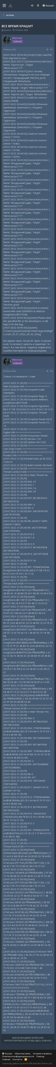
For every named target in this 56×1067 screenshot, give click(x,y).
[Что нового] (38, 5)
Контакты (17, 1059)
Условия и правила (42, 1053)
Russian (49, 5)
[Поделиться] (47, 49)
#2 (51, 371)
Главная (6, 1059)
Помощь (40, 1056)
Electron (7, 30)
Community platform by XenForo (27, 1063)
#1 (51, 49)
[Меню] (4, 5)
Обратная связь (23, 1053)
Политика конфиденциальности (18, 1056)
